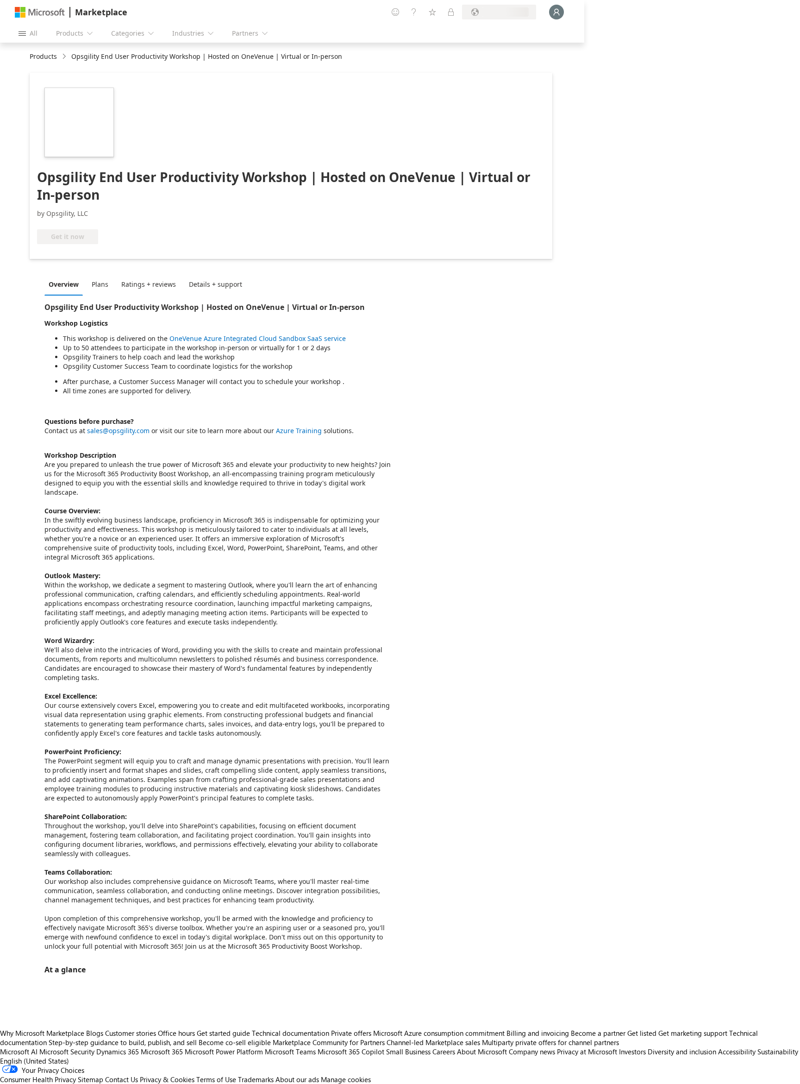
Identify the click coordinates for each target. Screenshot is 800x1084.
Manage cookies (346, 1079)
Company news (532, 1051)
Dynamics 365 (117, 1051)
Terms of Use (216, 1079)
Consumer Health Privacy (38, 1079)
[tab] (66, 284)
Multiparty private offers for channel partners (550, 1042)
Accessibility (737, 1051)
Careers (443, 1051)
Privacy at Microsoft (587, 1051)
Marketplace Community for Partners (329, 1042)
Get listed (641, 1033)
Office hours (176, 1033)
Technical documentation (290, 1033)
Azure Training (299, 430)
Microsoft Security (66, 1051)
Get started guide (223, 1033)
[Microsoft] (40, 12)
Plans (100, 284)
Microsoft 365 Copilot (351, 1051)
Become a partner (598, 1033)
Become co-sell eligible (235, 1042)
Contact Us (121, 1079)
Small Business (408, 1051)
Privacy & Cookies (167, 1079)
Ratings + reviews (148, 284)
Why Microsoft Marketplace (42, 1033)
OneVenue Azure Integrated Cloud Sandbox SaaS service (257, 338)
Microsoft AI (19, 1051)
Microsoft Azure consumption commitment (439, 1033)
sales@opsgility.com (118, 430)
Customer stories (130, 1033)
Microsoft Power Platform (224, 1051)
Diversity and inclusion (682, 1051)
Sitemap (90, 1079)
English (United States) (34, 1060)
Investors (632, 1051)
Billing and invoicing (537, 1033)
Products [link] (43, 56)
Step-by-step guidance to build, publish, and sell (123, 1042)
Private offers (351, 1033)
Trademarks (256, 1079)
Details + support (215, 284)
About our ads (297, 1079)
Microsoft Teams (290, 1051)
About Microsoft (482, 1051)
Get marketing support (692, 1033)
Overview (64, 284)
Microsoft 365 (162, 1051)
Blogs (94, 1033)
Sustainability (777, 1051)
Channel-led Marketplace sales (433, 1042)
